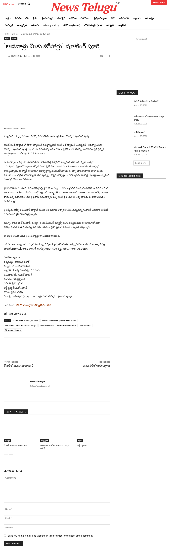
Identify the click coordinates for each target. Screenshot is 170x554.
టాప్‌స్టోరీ (7, 440)
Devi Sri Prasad (47, 325)
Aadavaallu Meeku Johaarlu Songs (20, 325)
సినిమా (14, 38)
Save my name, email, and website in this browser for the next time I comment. (50, 535)
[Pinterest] (43, 64)
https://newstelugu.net (40, 386)
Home (6, 33)
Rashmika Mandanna (66, 325)
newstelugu (16, 56)
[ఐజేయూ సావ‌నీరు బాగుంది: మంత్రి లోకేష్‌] (56, 430)
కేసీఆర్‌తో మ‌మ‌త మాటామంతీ (19, 365)
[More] (58, 64)
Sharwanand (85, 325)
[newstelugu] (6, 55)
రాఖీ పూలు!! (82, 445)
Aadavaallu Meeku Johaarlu (25, 320)
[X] (35, 64)
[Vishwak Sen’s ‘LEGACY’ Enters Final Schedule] (124, 151)
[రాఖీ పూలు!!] (93, 430)
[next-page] (11, 456)
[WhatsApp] (50, 64)
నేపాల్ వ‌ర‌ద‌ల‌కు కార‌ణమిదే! (15, 445)
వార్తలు (15, 33)
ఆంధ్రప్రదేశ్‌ (44, 440)
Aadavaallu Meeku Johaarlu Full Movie (59, 320)
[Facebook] (27, 64)
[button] (25, 3)
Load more (140, 163)
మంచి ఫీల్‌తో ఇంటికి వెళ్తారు (96, 365)
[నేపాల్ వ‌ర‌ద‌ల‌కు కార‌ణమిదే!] (20, 430)
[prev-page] (6, 456)
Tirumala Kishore (13, 330)
